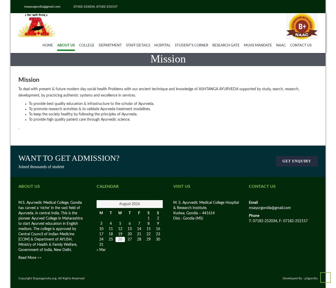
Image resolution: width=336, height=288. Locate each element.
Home (48, 45)
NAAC (281, 45)
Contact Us (301, 45)
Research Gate (226, 45)
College (86, 45)
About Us (66, 45)
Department (110, 45)
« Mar (101, 250)
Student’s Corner (191, 45)
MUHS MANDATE (258, 45)
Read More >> (29, 258)
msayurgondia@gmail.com (270, 208)
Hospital (162, 45)
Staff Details (138, 45)
